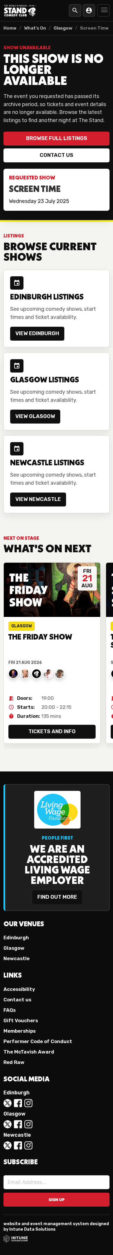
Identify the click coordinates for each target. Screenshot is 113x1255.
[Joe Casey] (13, 674)
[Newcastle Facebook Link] (18, 1145)
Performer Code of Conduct (37, 1041)
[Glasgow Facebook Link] (18, 1124)
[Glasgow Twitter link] (7, 1124)
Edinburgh (16, 937)
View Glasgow (35, 416)
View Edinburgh (37, 333)
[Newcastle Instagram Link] (28, 1145)
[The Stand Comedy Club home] (20, 10)
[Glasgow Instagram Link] (28, 1124)
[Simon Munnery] (36, 674)
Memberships (19, 1031)
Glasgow (63, 28)
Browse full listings (56, 138)
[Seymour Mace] (60, 674)
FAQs (9, 1010)
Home (10, 28)
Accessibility (19, 989)
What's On (35, 28)
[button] (103, 10)
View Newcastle (38, 499)
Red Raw (13, 1062)
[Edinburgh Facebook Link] (18, 1103)
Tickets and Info (52, 731)
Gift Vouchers (20, 1020)
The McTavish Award (28, 1052)
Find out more (57, 897)
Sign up (57, 1199)
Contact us (56, 155)
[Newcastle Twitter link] (7, 1145)
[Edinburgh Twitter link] (7, 1103)
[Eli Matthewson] (25, 674)
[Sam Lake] (48, 674)
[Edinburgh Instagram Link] (28, 1103)
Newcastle (16, 958)
